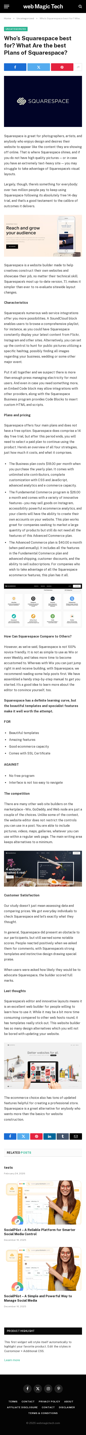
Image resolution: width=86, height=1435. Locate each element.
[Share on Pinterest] (62, 67)
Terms (13, 1401)
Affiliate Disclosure (22, 1407)
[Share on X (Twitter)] (38, 67)
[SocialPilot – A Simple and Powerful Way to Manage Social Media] (43, 1269)
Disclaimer (67, 1407)
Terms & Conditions (43, 1413)
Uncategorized (16, 29)
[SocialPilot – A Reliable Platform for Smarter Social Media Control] (43, 1202)
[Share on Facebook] (15, 67)
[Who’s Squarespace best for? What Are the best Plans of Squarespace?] (43, 101)
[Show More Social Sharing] (78, 67)
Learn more (12, 1360)
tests (8, 1168)
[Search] (80, 6)
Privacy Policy (49, 1401)
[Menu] (6, 6)
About (69, 1401)
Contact (28, 1401)
